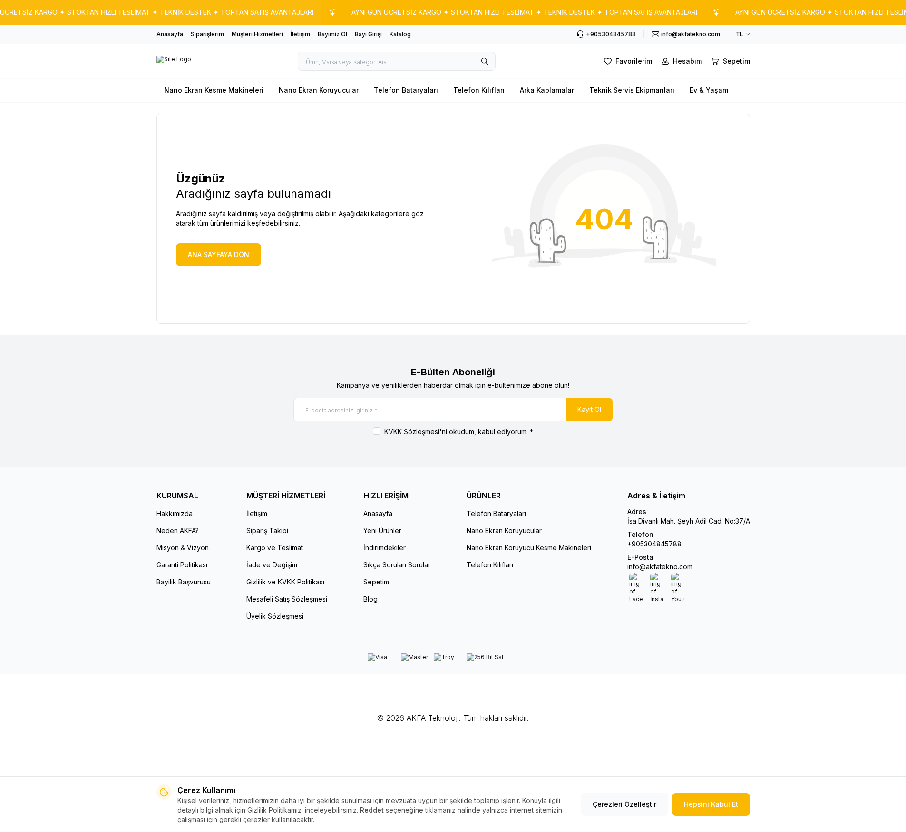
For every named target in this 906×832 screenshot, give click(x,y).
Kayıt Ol (589, 409)
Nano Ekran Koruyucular (319, 90)
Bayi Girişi (368, 34)
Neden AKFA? (177, 530)
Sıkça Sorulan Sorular (396, 565)
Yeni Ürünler (382, 530)
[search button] (485, 61)
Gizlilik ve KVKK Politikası (285, 582)
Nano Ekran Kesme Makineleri (213, 90)
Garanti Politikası (181, 565)
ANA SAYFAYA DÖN (218, 254)
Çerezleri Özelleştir (624, 804)
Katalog (400, 34)
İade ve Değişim (271, 565)
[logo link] (173, 61)
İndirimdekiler (384, 548)
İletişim (300, 34)
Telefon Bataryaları (406, 90)
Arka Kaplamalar (547, 90)
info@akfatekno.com (659, 567)
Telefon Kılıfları (479, 90)
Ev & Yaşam (709, 90)
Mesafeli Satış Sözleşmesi (286, 599)
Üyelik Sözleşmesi (274, 616)
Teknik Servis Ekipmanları (631, 90)
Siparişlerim (207, 34)
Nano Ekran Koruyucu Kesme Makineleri (529, 548)
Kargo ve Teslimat (274, 548)
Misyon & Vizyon (182, 548)
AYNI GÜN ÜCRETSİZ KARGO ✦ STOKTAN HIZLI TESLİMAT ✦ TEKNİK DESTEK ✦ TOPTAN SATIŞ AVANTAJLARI (524, 12)
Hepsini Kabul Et (711, 804)
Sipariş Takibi (267, 530)
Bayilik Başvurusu (183, 582)
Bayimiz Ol (332, 34)
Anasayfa (169, 34)
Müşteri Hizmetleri (257, 34)
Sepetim (376, 582)
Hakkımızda (174, 513)
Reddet (372, 810)
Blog (370, 599)
